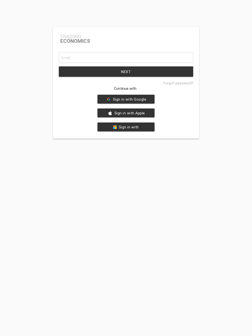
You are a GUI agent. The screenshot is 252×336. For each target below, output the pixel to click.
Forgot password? (178, 83)
